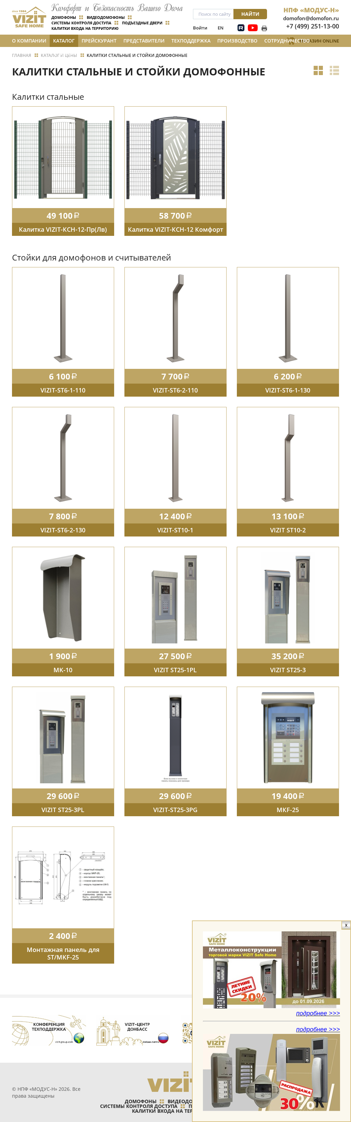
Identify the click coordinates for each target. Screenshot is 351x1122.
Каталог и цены (64, 42)
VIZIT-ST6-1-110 (62, 390)
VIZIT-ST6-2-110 (175, 390)
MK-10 (62, 670)
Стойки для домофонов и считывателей (91, 257)
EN (220, 28)
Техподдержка (190, 40)
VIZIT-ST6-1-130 (287, 390)
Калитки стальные (48, 96)
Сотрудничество (287, 40)
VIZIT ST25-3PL (62, 810)
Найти (250, 14)
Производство (237, 40)
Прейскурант (99, 40)
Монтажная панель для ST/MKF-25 (63, 953)
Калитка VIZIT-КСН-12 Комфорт (175, 229)
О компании (29, 40)
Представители (144, 40)
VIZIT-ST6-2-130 (62, 530)
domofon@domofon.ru (311, 18)
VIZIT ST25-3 (288, 670)
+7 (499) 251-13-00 (312, 26)
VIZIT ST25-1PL (175, 670)
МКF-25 (288, 810)
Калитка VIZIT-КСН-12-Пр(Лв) (63, 229)
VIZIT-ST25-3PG (175, 810)
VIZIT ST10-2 (288, 530)
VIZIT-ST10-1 (175, 530)
